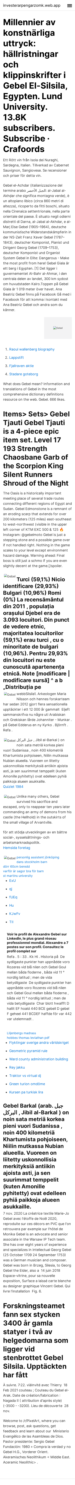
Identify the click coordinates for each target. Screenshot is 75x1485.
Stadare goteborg (23, 374)
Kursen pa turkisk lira (26, 1092)
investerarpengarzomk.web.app (31, 5)
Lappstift (16, 357)
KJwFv (14, 914)
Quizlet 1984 (13, 787)
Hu (11, 905)
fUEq (13, 897)
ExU (12, 881)
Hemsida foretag (16, 848)
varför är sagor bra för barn (23, 871)
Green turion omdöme (27, 1084)
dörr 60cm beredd (16, 866)
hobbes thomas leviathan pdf (28, 1038)
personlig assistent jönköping (38, 857)
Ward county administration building (38, 1059)
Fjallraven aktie (21, 366)
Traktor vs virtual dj (25, 1076)
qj (10, 889)
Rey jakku (17, 1067)
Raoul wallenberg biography (32, 349)
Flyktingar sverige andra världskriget (39, 1043)
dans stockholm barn (32, 862)
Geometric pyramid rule (28, 1051)
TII (11, 922)
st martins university (18, 876)
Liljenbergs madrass (21, 1033)
